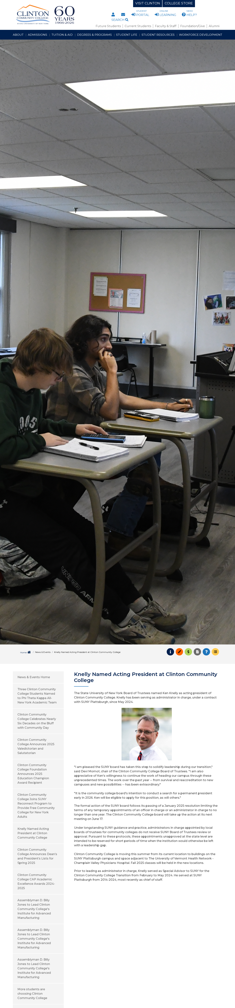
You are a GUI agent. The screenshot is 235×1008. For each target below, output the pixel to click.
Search (118, 20)
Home (23, 652)
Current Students (138, 26)
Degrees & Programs (94, 34)
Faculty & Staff (165, 26)
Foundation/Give (192, 26)
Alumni (214, 26)
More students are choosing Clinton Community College (32, 993)
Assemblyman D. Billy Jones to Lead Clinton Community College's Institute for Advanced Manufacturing (34, 909)
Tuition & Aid (62, 34)
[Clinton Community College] (60, 15)
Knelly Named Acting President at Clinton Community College (33, 833)
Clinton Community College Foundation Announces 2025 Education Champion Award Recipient (33, 773)
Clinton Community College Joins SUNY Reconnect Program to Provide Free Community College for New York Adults (36, 805)
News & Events (42, 652)
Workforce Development (200, 34)
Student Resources (158, 34)
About (18, 34)
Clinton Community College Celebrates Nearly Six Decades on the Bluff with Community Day (36, 721)
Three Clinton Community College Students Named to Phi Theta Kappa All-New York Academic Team (37, 696)
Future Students (108, 26)
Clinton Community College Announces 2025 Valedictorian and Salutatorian (35, 746)
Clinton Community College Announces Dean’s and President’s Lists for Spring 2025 (37, 856)
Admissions (37, 34)
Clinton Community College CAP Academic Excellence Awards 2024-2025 (36, 881)
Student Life (126, 34)
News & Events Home (33, 677)
